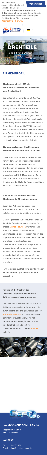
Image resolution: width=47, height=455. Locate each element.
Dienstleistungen (18, 227)
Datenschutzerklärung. (12, 21)
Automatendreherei (12, 314)
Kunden (34, 329)
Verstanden (36, 4)
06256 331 (16, 446)
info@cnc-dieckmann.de (21, 448)
